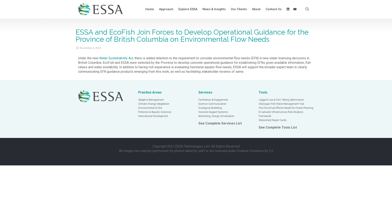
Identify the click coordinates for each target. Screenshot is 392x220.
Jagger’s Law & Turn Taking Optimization (281, 99)
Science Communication (212, 103)
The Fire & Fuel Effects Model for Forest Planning (286, 108)
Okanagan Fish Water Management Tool (281, 103)
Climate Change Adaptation (153, 103)
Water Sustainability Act (116, 58)
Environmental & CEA (150, 108)
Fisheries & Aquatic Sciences (154, 112)
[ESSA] (101, 9)
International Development (153, 116)
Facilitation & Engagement (213, 99)
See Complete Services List (220, 123)
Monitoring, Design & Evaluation (216, 116)
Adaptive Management (151, 99)
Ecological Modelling (210, 108)
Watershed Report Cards (272, 120)
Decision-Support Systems (213, 112)
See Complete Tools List (278, 127)
